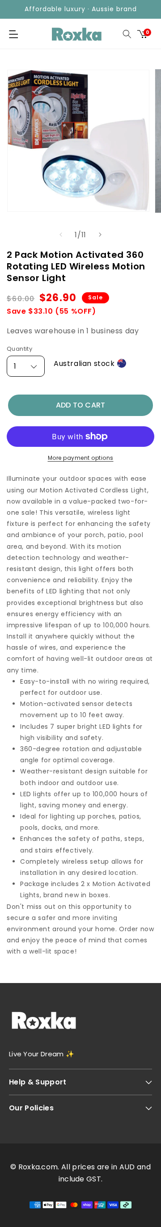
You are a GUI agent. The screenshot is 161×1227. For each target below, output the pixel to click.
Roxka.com (38, 1167)
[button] (13, 34)
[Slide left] (61, 234)
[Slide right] (100, 234)
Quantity (19, 349)
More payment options (81, 458)
